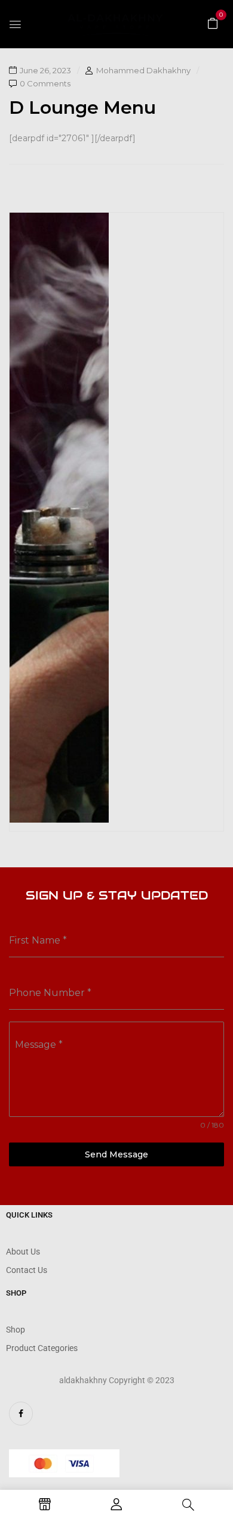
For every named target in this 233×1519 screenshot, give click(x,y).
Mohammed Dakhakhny (143, 70)
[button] (212, 22)
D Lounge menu (82, 108)
